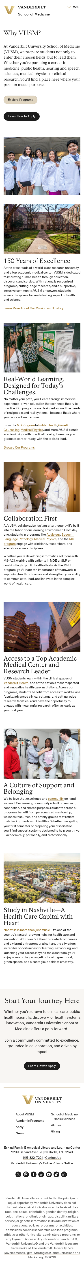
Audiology (53, 535)
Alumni (56, 1125)
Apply (20, 1127)
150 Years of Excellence (37, 261)
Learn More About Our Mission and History (33, 308)
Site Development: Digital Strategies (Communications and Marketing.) (42, 1253)
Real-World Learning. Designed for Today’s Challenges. (34, 385)
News (20, 1133)
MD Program (26, 425)
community (56, 799)
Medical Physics (32, 430)
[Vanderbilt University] (42, 1099)
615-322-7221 (33, 1158)
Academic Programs (30, 1121)
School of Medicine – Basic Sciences (64, 1117)
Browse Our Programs (19, 447)
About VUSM (25, 1114)
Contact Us (53, 1158)
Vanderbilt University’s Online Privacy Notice (42, 1163)
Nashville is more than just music (27, 930)
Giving (55, 1131)
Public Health (47, 425)
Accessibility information (42, 1239)
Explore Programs (20, 100)
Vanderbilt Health (16, 683)
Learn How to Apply (21, 116)
